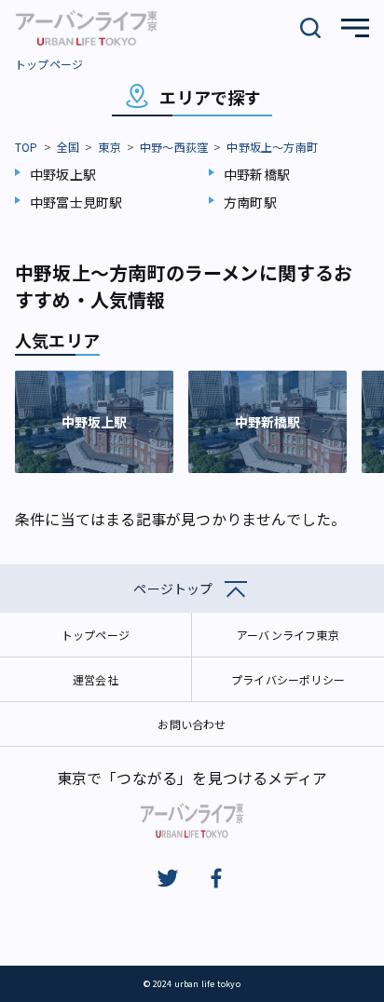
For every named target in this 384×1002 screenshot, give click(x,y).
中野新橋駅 (257, 174)
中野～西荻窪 (174, 147)
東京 (109, 147)
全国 (68, 147)
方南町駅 (250, 202)
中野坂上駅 (63, 174)
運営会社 (95, 679)
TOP (26, 147)
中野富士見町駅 (76, 202)
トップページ (49, 64)
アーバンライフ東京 (288, 635)
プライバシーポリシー (288, 679)
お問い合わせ (192, 724)
